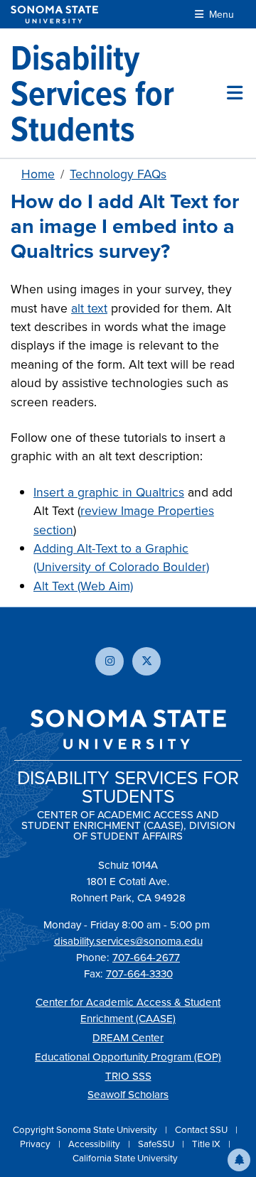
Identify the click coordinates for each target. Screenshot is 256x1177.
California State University (125, 1158)
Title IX (207, 1144)
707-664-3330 (139, 974)
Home (38, 174)
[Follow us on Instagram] (109, 661)
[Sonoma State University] (54, 14)
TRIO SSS (128, 1076)
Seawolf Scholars (128, 1094)
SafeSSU (157, 1144)
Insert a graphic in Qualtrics (108, 492)
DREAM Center (128, 1038)
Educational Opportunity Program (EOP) (128, 1057)
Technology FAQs (118, 174)
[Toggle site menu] (234, 93)
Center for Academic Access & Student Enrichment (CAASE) (128, 1010)
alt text (89, 308)
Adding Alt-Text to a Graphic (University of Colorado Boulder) (121, 557)
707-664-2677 (146, 957)
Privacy (36, 1144)
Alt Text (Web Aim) (83, 586)
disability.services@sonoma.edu (128, 941)
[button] (239, 1160)
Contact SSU (202, 1130)
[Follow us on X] (146, 661)
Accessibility (95, 1144)
